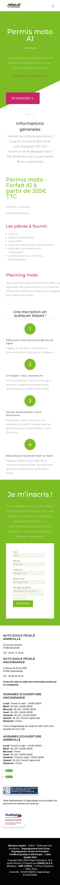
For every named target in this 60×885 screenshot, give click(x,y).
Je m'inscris (23, 603)
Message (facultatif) (22, 587)
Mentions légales (17, 845)
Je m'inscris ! (21, 98)
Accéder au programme (30, 76)
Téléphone (18, 569)
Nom (15, 552)
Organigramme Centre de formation (30, 851)
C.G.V (31, 845)
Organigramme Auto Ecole (35, 848)
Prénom (16, 560)
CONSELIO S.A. (44, 863)
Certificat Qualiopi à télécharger (26, 854)
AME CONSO (25, 866)
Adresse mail (19, 578)
